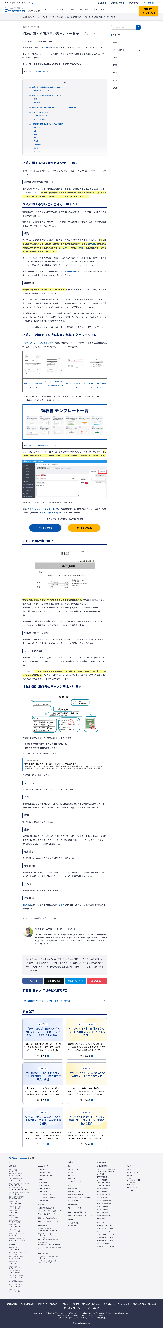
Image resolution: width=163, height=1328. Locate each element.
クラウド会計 (13, 1170)
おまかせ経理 (42, 1169)
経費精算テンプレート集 (105, 1229)
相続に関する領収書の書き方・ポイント (47, 95)
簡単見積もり (85, 9)
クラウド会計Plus (16, 1175)
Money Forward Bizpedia (106, 1170)
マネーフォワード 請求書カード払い (49, 1229)
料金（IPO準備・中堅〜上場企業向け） (80, 1198)
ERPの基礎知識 (102, 1177)
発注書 (115, 72)
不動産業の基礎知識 (103, 1215)
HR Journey (130, 1190)
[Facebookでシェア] (32, 981)
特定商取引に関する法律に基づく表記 (86, 1304)
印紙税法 (26, 904)
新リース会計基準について (46, 1214)
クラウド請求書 (19, 1193)
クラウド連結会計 (14, 1230)
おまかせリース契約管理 (46, 1175)
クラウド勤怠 (17, 1253)
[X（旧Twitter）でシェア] (54, 981)
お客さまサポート (135, 3)
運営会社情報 (12, 1304)
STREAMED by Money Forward (48, 1239)
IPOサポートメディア (75, 1208)
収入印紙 (37, 151)
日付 (35, 131)
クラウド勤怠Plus (18, 1258)
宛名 (35, 134)
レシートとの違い (40, 119)
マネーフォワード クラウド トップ (17, 3)
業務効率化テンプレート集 (105, 1246)
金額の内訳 (37, 144)
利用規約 (64, 1304)
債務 (35, 99)
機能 (72, 9)
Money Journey (132, 1187)
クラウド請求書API (74, 1223)
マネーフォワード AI (47, 1262)
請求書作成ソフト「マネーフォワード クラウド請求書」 (43, 17)
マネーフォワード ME (133, 1179)
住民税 (65, 247)
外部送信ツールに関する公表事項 (116, 1304)
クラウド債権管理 (16, 1207)
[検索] (138, 27)
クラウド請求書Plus (15, 1202)
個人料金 (60, 9)
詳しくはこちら (45, 527)
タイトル (37, 127)
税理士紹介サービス (74, 1175)
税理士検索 (71, 1178)
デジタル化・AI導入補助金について (49, 1211)
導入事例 (71, 1172)
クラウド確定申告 (19, 1184)
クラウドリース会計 (16, 1179)
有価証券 (60, 904)
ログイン (151, 3)
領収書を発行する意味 (41, 115)
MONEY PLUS (132, 1183)
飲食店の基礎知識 (103, 1206)
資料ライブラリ (132, 1169)
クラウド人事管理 (14, 1248)
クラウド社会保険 (15, 1272)
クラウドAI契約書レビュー (46, 1186)
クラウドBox (17, 1235)
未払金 (92, 243)
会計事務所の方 (116, 3)
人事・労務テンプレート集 (105, 1235)
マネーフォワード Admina (46, 1198)
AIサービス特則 (93, 1308)
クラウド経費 (13, 1212)
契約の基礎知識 (102, 1192)
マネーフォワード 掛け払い (17, 1239)
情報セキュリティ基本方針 (48, 1304)
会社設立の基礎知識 (103, 1195)
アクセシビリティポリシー (74, 1308)
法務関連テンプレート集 (105, 1238)
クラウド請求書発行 (19, 1198)
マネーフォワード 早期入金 (47, 1234)
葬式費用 (37, 102)
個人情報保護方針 (27, 1304)
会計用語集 (100, 1174)
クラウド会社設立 (44, 1189)
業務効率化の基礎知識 (104, 1203)
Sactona (51, 1248)
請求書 (59, 512)
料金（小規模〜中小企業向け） (78, 1195)
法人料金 (48, 9)
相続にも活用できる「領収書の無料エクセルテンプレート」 (54, 107)
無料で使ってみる (84, 527)
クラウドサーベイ (16, 1285)
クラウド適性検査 (14, 1290)
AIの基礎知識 (101, 1218)
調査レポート (131, 1175)
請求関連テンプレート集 (105, 1226)
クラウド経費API (73, 1226)
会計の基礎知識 (102, 1180)
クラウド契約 (42, 1183)
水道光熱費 (71, 271)
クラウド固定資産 (15, 1221)
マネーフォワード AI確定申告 (18, 1188)
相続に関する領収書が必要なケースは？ (47, 87)
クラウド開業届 (43, 1192)
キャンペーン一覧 (132, 1172)
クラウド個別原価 (15, 1225)
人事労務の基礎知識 (103, 1186)
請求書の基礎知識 (74, 17)
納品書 (50, 512)
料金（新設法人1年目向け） (77, 1192)
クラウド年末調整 (14, 1267)
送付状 (115, 87)
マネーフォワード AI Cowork (48, 1257)
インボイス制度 (118, 50)
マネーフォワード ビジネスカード (49, 1195)
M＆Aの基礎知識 (102, 1212)
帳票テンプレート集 (103, 1232)
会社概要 (101, 3)
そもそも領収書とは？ (40, 112)
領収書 (48, 47)
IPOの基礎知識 (102, 1198)
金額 (35, 138)
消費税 (81, 247)
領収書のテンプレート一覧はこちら (41, 71)
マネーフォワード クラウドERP (48, 1200)
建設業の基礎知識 (103, 1209)
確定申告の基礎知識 (103, 1183)
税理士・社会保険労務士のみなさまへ (80, 1215)
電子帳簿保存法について (46, 1208)
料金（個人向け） (73, 1189)
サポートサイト (73, 1169)
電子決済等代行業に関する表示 (144, 1304)
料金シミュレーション (75, 1200)
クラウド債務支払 (14, 1216)
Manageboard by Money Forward (49, 1243)
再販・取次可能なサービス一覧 (48, 1221)
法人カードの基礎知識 (104, 1200)
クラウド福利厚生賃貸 (16, 1281)
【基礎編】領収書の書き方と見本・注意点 (47, 124)
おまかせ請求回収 (44, 1172)
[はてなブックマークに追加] (75, 981)
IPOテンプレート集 (103, 1243)
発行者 (36, 148)
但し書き (37, 141)
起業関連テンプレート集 (105, 1241)
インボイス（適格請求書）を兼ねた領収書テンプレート (54, 385)
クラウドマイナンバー (16, 1276)
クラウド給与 (13, 1262)
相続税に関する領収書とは (43, 90)
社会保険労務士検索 (74, 1181)
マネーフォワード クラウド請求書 (38, 342)
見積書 (42, 512)
